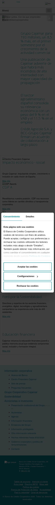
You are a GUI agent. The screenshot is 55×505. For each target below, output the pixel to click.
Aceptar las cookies (27, 266)
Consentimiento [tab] (11, 216)
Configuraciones (25, 276)
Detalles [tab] (30, 216)
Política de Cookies (39, 256)
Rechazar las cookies (27, 286)
